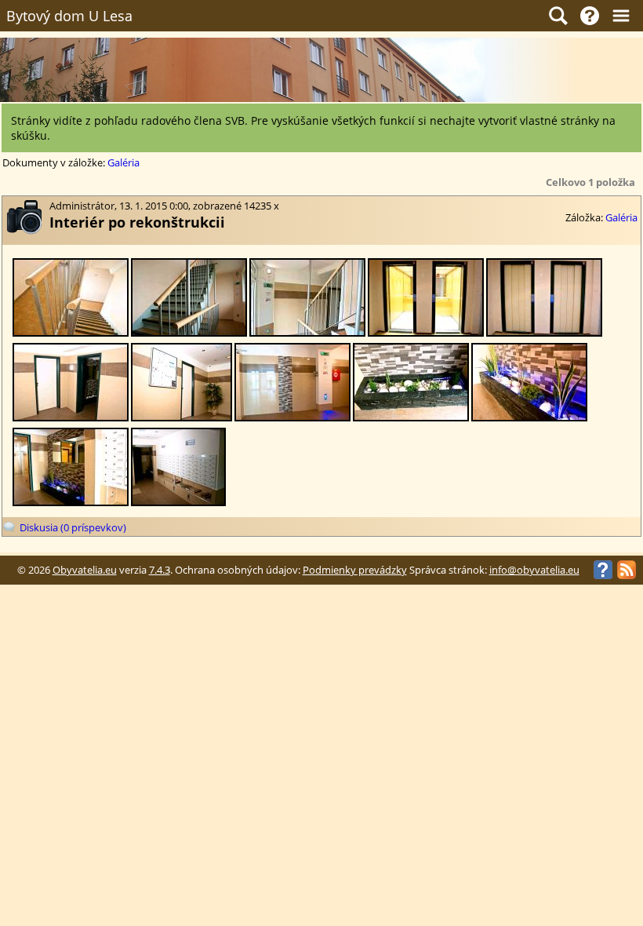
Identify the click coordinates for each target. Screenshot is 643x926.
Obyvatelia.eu (85, 570)
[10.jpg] (307, 333)
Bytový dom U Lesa (69, 15)
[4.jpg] (411, 418)
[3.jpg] (529, 418)
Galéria (123, 163)
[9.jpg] (426, 333)
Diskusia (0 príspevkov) (73, 527)
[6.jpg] (181, 418)
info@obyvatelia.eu (534, 570)
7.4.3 (159, 570)
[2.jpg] (71, 502)
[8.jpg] (544, 333)
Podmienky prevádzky (355, 570)
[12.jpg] (71, 333)
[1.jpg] (178, 502)
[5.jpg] (292, 418)
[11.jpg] (189, 333)
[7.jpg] (71, 418)
